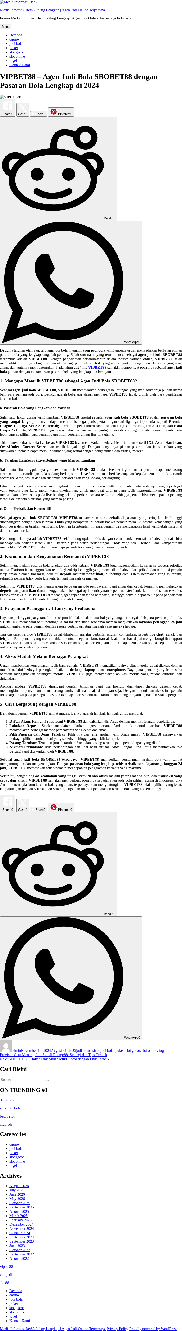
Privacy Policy (117, 1329)
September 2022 (21, 1254)
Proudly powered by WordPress (153, 1329)
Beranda (15, 35)
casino (14, 39)
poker (13, 48)
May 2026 (17, 1199)
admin (16, 1050)
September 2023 (21, 1241)
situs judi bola (10, 1108)
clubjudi (6, 1124)
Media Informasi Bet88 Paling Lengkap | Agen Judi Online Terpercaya (53, 10)
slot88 (4, 1283)
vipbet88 (6, 1267)
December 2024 (21, 1224)
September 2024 (21, 1237)
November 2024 (21, 1229)
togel (13, 61)
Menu (5, 26)
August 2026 (19, 1186)
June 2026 (17, 1194)
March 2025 (18, 1216)
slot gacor (16, 52)
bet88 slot (7, 1116)
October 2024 (19, 1233)
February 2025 (20, 1220)
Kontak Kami (19, 65)
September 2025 (21, 1207)
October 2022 (19, 1250)
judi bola (16, 44)
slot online (17, 56)
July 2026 (16, 1190)
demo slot (7, 1100)
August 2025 (19, 1211)
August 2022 (19, 1258)
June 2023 (17, 1246)
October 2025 (19, 1203)
